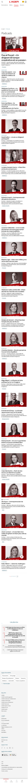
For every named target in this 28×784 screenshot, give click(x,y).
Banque (17, 678)
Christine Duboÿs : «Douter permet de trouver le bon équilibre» (13, 351)
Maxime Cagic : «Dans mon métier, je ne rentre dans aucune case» (13, 260)
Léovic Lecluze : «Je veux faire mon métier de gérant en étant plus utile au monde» (13, 533)
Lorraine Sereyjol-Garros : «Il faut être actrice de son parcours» (13, 168)
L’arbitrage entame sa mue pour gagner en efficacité (15, 650)
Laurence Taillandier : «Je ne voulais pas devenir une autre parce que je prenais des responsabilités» (12, 229)
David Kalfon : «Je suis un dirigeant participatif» (12, 138)
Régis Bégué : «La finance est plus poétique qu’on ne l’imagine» (12, 381)
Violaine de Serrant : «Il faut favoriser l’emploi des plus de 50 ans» (13, 321)
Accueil (2, 29)
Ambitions (4, 84)
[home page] (14, 1)
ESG (3, 510)
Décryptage (12, 675)
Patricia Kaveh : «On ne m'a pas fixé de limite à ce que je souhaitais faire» (13, 441)
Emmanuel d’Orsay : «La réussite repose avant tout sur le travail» (11, 411)
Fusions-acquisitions (20, 680)
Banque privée (5, 419)
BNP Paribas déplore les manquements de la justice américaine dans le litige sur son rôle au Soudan (15, 635)
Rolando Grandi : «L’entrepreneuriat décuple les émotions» (13, 198)
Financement (5, 675)
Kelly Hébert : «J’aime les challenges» (13, 564)
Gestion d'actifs (5, 206)
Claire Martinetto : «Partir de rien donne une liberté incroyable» (11, 472)
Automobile (11, 680)
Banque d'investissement (7, 678)
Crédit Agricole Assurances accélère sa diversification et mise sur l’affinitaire (15, 629)
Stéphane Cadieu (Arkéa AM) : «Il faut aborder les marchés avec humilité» (13, 290)
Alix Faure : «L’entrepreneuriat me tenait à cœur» (12, 502)
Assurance (23, 678)
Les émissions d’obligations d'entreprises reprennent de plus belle (15, 646)
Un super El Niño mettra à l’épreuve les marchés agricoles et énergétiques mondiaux (15, 641)
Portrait (4, 67)
